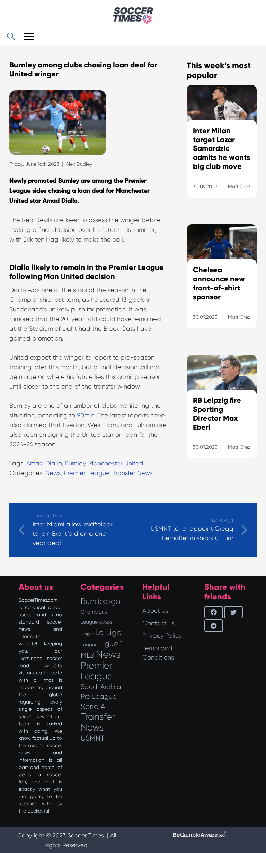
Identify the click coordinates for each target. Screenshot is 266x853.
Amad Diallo (44, 463)
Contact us (158, 623)
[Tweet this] (233, 612)
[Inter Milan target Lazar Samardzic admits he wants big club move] (222, 150)
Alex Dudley (79, 164)
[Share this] (213, 612)
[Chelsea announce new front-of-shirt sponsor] (222, 284)
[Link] (133, 15)
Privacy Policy (162, 635)
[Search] (10, 36)
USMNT (92, 738)
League (89, 644)
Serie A (93, 706)
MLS (87, 655)
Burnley (75, 463)
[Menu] (29, 36)
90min (85, 415)
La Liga (108, 632)
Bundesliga (101, 601)
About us (155, 610)
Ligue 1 (111, 643)
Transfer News (132, 473)
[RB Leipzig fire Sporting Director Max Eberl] (222, 415)
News (53, 473)
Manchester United (115, 463)
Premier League (86, 473)
